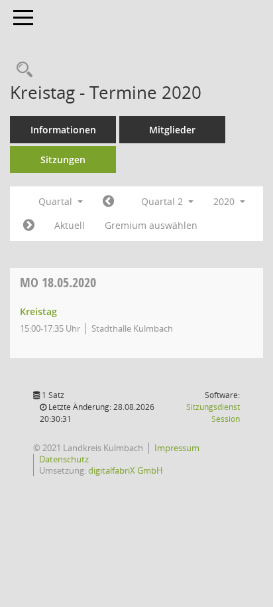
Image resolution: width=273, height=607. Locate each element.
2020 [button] (225, 201)
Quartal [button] (56, 201)
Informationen (63, 129)
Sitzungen (62, 159)
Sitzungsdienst (213, 413)
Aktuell (69, 225)
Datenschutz (64, 459)
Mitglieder (172, 129)
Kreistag (38, 311)
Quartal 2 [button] (163, 201)
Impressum (176, 448)
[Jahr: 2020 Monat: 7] (28, 225)
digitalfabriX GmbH (125, 470)
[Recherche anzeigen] (21, 70)
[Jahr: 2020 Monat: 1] (108, 202)
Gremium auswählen (151, 225)
